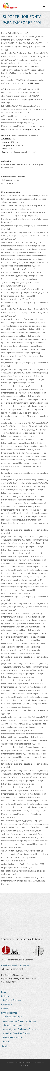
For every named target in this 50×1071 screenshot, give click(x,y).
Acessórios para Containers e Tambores (20, 1029)
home (3, 992)
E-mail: (4, 966)
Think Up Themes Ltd (25, 1062)
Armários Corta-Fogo (12, 1017)
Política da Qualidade (12, 1000)
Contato (4, 1046)
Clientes (4, 1009)
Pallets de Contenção (12, 1037)
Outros (6, 1041)
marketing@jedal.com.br (18, 966)
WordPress (25, 1065)
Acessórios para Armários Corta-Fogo (19, 1021)
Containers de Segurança (14, 1025)
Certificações (7, 1005)
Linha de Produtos (9, 1013)
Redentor (5, 996)
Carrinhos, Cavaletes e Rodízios (17, 1033)
